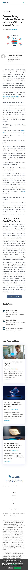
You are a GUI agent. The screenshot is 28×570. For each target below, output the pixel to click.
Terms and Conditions (20, 513)
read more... (7, 380)
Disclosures (5, 513)
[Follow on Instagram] (12, 481)
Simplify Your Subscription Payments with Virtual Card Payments (12, 404)
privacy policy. (14, 564)
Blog (14, 498)
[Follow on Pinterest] (22, 481)
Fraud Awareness (20, 515)
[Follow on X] (9, 481)
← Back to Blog (6, 11)
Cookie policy (13, 515)
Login (14, 503)
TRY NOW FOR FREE (14, 296)
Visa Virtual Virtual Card (11, 96)
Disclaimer (6, 515)
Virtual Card (13, 29)
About (14, 492)
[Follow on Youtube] (18, 481)
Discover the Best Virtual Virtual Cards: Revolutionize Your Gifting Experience (12, 445)
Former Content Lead (15, 55)
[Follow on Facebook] (6, 481)
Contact (14, 495)
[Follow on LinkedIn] (15, 481)
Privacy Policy (12, 513)
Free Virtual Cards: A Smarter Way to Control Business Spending (13, 363)
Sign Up (14, 500)
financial (22, 191)
